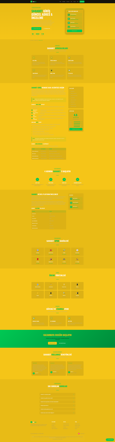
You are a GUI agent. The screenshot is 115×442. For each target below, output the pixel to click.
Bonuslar (68, 1)
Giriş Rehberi (72, 91)
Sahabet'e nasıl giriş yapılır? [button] (57, 394)
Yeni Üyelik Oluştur (62, 343)
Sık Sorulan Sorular (73, 106)
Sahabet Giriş (110, 439)
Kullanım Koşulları (77, 425)
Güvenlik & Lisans (73, 104)
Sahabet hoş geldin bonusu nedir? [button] (57, 398)
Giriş (60, 1)
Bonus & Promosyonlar (74, 95)
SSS (77, 1)
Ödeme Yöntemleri (54, 428)
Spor (71, 1)
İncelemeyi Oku (47, 28)
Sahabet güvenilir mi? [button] (57, 405)
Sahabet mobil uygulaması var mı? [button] (57, 409)
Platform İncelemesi (74, 93)
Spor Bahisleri (73, 97)
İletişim (76, 428)
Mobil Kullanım (65, 428)
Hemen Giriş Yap (37, 28)
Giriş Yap (82, 1)
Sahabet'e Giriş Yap (76, 129)
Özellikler (63, 1)
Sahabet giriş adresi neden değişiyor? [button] (57, 412)
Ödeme (74, 1)
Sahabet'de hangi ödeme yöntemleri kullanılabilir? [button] (57, 401)
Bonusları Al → (74, 30)
